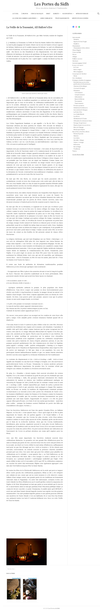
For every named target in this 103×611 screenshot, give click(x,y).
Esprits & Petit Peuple (80, 41)
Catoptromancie (80, 94)
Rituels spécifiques (79, 129)
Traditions (77, 149)
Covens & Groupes (79, 88)
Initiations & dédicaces (81, 107)
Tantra (74, 151)
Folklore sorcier (77, 59)
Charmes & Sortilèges (80, 86)
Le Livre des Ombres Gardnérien (24, 18)
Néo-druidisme (77, 78)
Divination (77, 90)
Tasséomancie (79, 103)
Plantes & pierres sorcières (82, 125)
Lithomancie (78, 97)
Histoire (76, 136)
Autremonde (76, 37)
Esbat (48, 13)
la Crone (76, 67)
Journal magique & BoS (79, 63)
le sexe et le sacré (77, 65)
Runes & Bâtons (79, 99)
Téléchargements (62, 18)
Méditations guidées (80, 18)
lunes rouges (77, 69)
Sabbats (56, 13)
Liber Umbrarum (46, 18)
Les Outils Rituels (79, 114)
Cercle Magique (37, 13)
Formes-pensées (79, 105)
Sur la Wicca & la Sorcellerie (80, 131)
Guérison (75, 61)
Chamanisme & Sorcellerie (82, 48)
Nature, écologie (79, 142)
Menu (75, 76)
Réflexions (77, 144)
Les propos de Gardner (79, 74)
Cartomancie (79, 92)
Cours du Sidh (76, 52)
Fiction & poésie (78, 133)
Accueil (15, 13)
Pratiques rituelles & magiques (81, 80)
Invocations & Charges (80, 110)
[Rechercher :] (98, 13)
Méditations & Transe (80, 118)
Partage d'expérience (80, 123)
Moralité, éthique (79, 140)
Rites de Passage (82, 13)
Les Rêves (77, 116)
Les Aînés (76, 138)
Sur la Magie (77, 146)
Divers (74, 54)
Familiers (76, 44)
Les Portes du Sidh (51, 4)
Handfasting (67, 13)
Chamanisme (76, 46)
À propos (24, 13)
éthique (74, 56)
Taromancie (78, 101)
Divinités (76, 39)
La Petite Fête (78, 112)
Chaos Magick (76, 50)
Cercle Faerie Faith (78, 154)
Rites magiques (78, 71)
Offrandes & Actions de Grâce (83, 121)
